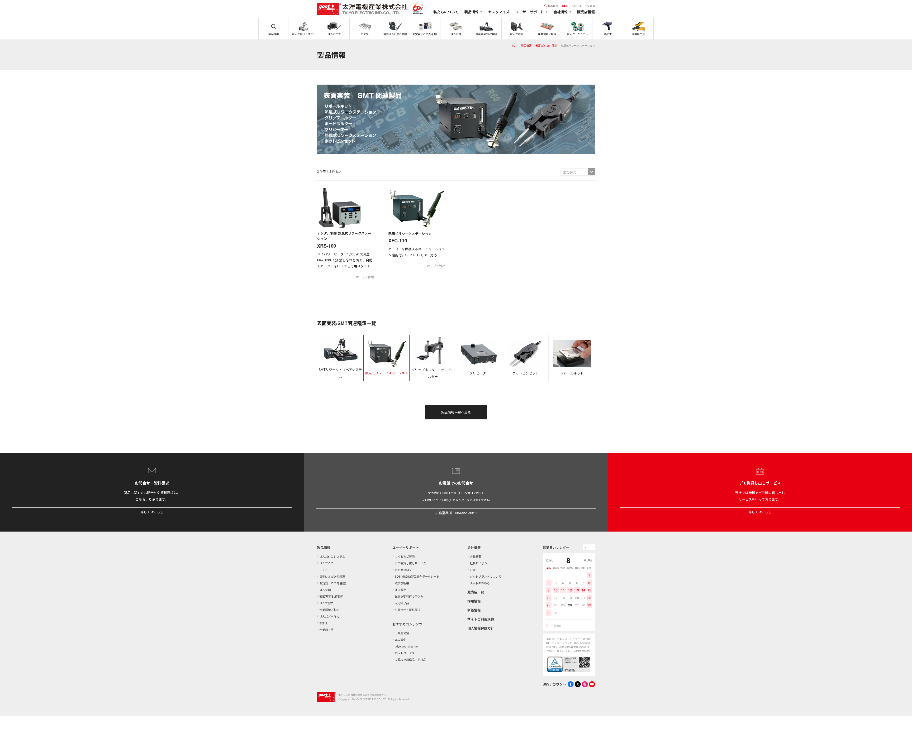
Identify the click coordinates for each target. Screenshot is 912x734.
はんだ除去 (326, 603)
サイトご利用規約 (480, 619)
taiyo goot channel (406, 646)
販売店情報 (586, 11)
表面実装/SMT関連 (546, 45)
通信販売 (400, 590)
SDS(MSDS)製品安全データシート (417, 576)
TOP (514, 45)
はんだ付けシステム (332, 556)
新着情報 (474, 610)
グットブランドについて (485, 576)
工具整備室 (402, 633)
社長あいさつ (478, 563)
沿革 (472, 570)
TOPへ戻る (902, 724)
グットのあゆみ (480, 583)
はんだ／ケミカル (330, 616)
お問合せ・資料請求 (407, 610)
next (592, 547)
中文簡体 (589, 6)
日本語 (564, 6)
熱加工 (323, 623)
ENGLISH (576, 6)
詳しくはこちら (152, 511)
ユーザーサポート (405, 547)
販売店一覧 (475, 592)
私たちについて (445, 11)
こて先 (323, 570)
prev (586, 547)
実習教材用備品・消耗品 (410, 659)
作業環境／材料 (329, 610)
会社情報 (474, 547)
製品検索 (553, 6)
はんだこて (326, 563)
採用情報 (474, 601)
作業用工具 (326, 630)
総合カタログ (403, 570)
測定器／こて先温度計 (333, 583)
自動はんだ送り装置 (332, 576)
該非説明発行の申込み (409, 596)
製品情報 (526, 45)
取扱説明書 (402, 583)
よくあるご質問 (405, 556)
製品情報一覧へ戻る (456, 412)
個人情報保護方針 (480, 628)
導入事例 (400, 640)
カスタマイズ (498, 11)
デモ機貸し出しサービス (410, 563)
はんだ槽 (325, 590)
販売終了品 (402, 603)
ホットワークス (405, 653)
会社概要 (475, 556)
